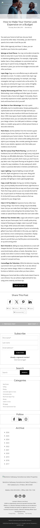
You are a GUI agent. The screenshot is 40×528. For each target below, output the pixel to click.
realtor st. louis (7, 401)
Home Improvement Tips (9, 406)
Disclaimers (33, 523)
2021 (7, 450)
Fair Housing (28, 513)
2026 (7, 432)
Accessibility (21, 513)
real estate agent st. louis (9, 392)
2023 (7, 443)
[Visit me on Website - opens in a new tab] (25, 419)
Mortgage (5, 404)
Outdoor (16, 308)
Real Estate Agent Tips (8, 396)
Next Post (32, 324)
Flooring (23, 308)
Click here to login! (20, 360)
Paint (9, 308)
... (25, 312)
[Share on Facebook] (9, 301)
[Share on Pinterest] (23, 301)
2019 (7, 457)
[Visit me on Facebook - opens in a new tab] (14, 419)
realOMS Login (20, 525)
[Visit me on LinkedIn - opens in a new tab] (20, 419)
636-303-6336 (15, 490)
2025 (7, 436)
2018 (7, 460)
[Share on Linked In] (30, 301)
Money (4, 399)
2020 (7, 453)
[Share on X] (16, 301)
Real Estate (6, 384)
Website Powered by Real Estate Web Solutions (20, 520)
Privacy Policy (12, 513)
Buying (4, 389)
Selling (4, 387)
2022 (7, 446)
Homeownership (19, 312)
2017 (7, 464)
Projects (31, 308)
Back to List (20, 285)
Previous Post (9, 324)
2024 (7, 439)
